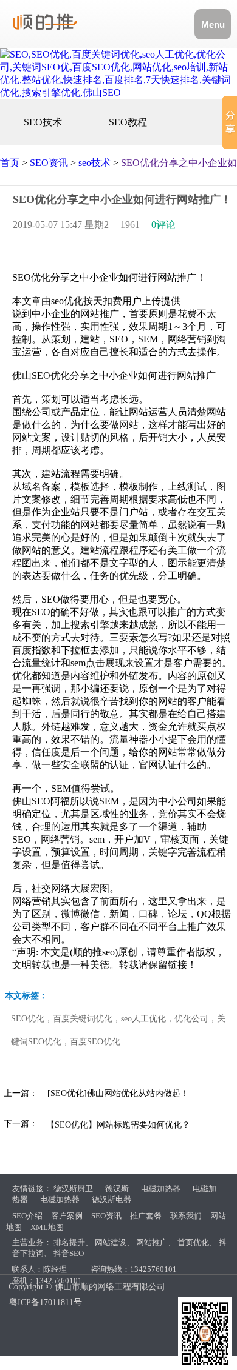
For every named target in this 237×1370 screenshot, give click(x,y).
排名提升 (69, 1242)
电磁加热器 (160, 1188)
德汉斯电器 (111, 1199)
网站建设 (110, 1242)
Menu (213, 24)
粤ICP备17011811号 (45, 1302)
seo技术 (94, 163)
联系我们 (186, 1215)
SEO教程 (128, 122)
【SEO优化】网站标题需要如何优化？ (118, 1124)
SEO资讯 (49, 163)
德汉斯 (117, 1188)
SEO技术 (43, 122)
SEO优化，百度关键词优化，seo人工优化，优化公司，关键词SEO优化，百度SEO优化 (118, 1030)
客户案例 (67, 1215)
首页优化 (193, 1242)
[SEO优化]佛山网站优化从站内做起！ (118, 1093)
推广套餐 (146, 1215)
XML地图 (47, 1227)
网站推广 (152, 1242)
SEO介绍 (27, 1215)
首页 (9, 163)
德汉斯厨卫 (73, 1188)
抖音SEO (68, 1253)
